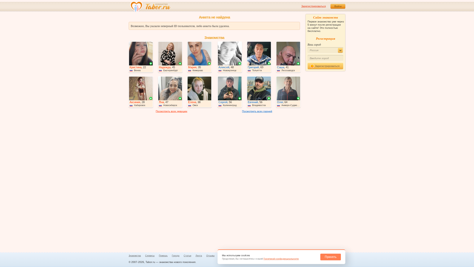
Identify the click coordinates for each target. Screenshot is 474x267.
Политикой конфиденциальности (281, 259)
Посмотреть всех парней (257, 111)
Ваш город (314, 44)
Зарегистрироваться (313, 6)
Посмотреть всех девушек (171, 111)
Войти (338, 6)
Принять (330, 256)
